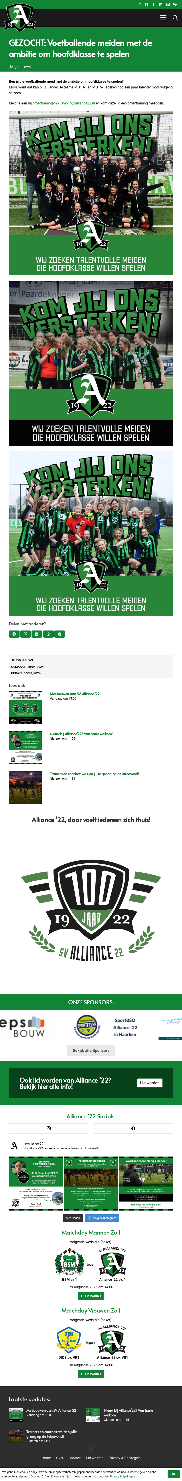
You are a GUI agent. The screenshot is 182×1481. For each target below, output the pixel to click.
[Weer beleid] (174, 4)
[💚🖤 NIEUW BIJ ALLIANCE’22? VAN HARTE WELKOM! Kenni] (36, 1184)
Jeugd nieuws (22, 660)
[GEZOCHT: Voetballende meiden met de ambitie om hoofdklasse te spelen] (91, 454)
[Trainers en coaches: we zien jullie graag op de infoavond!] (25, 787)
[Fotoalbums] (167, 4)
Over (59, 1458)
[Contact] (153, 4)
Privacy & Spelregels (124, 1458)
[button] (163, 18)
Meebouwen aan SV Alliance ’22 (75, 693)
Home (46, 1458)
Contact (75, 1458)
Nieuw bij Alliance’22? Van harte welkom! (81, 733)
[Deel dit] (14, 634)
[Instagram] (139, 4)
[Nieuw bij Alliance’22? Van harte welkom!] (25, 747)
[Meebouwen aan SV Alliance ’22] (25, 707)
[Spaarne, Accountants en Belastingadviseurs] (123, 1027)
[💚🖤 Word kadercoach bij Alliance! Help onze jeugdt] (146, 1184)
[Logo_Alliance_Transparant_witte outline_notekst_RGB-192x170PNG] (20, 17)
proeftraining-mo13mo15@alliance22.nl (64, 103)
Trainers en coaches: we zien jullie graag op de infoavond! (94, 773)
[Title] (160, 4)
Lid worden (94, 1458)
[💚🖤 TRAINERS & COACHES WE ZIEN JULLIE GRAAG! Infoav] (91, 1184)
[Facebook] (146, 4)
